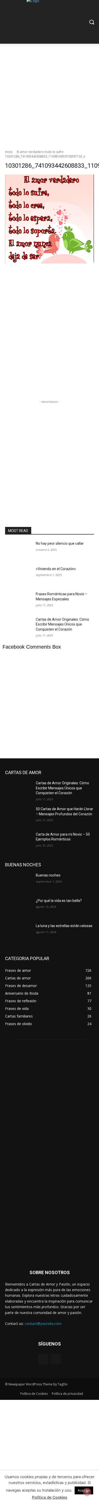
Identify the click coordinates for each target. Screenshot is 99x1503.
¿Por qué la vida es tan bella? (59, 901)
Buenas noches (48, 875)
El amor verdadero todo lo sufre (40, 152)
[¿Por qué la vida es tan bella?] (18, 907)
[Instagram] (56, 1359)
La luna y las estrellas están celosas (64, 926)
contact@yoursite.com (43, 1323)
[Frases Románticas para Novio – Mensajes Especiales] (18, 601)
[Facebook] (43, 1359)
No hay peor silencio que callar (60, 543)
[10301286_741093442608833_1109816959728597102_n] (49, 270)
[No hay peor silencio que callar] (18, 550)
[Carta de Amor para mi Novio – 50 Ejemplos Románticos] (18, 841)
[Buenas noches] (18, 882)
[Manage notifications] (87, 1492)
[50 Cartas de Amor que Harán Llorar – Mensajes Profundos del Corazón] (18, 816)
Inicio (9, 152)
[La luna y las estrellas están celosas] (18, 932)
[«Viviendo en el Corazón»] (18, 576)
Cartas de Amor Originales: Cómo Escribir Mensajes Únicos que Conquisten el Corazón (62, 624)
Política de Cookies (49, 1497)
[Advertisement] (49, 95)
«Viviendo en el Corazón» (56, 569)
